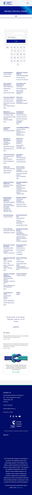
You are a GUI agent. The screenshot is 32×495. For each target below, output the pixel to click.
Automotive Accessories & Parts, (9, 103)
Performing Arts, (20, 261)
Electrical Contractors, (21, 118)
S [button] (21, 57)
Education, (6, 144)
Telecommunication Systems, (8, 279)
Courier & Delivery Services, (20, 130)
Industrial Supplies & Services (21, 183)
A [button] (11, 47)
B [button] (14, 47)
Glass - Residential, (21, 176)
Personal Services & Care (21, 215)
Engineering (19, 138)
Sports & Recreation (21, 258)
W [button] (17, 61)
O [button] (24, 54)
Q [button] (14, 57)
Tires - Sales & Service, (9, 106)
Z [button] (17, 64)
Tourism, (18, 259)
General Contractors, (21, 114)
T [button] (24, 57)
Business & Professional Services (9, 112)
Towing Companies (21, 273)
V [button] (14, 61)
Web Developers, (8, 286)
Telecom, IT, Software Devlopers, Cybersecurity (9, 275)
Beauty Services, (20, 218)
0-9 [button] (7, 47)
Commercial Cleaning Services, (21, 191)
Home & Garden (20, 167)
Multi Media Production (22, 103)
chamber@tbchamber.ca (9, 408)
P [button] (11, 57)
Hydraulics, (6, 211)
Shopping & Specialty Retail (9, 258)
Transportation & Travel (8, 293)
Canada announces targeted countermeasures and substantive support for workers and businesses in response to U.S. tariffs (15, 345)
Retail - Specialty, (8, 261)
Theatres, (6, 90)
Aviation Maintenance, (9, 302)
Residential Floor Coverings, (20, 169)
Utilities (18, 292)
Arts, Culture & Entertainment (7, 84)
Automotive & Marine (9, 97)
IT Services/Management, (9, 284)
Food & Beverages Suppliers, (8, 250)
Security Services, (20, 248)
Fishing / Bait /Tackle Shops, (21, 264)
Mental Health (7, 172)
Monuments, (19, 223)
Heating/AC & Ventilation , (19, 121)
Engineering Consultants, (19, 141)
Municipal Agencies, (21, 157)
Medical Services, (8, 170)
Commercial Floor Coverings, (20, 188)
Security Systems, (20, 250)
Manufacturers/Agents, (9, 202)
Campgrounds (7, 76)
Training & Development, (7, 142)
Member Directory (11, 317)
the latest (6, 333)
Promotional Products (21, 206)
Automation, (19, 148)
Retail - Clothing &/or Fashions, (9, 265)
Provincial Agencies (21, 161)
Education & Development (7, 139)
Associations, (19, 86)
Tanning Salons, (20, 225)
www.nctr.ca (19, 487)
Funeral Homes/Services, (20, 221)
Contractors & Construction (20, 112)
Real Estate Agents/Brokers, (20, 232)
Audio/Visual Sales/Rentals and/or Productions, (21, 100)
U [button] (11, 61)
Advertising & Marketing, (19, 200)
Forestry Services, (20, 77)
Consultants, (7, 114)
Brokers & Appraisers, (9, 161)
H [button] (18, 50)
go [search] (16, 41)
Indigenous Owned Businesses (9, 183)
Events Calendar (20, 317)
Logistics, (18, 193)
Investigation (19, 254)
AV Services (19, 97)
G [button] (15, 50)
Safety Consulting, (8, 119)
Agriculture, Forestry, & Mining (22, 73)
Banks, (5, 159)
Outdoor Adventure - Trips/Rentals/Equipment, (22, 267)
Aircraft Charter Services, (7, 296)
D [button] (21, 47)
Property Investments (21, 241)
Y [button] (24, 61)
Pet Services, (7, 230)
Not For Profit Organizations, (20, 91)
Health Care (7, 167)
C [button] (17, 47)
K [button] (11, 54)
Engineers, (19, 143)
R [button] (17, 57)
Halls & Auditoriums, (8, 86)
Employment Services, (9, 146)
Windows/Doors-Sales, (21, 171)
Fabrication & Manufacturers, (7, 209)
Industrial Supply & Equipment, (21, 186)
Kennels (13, 232)
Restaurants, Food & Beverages (9, 245)
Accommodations (8, 72)
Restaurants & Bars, (8, 248)
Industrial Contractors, (21, 116)
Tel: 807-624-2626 (7, 405)
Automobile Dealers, (9, 101)
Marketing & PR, (20, 202)
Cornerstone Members (7, 128)
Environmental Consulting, (19, 146)
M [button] (17, 54)
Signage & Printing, (21, 204)
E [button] (24, 47)
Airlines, (5, 298)
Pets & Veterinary (8, 229)
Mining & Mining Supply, (22, 75)
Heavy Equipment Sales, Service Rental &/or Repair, (9, 206)
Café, (10, 253)
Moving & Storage (8, 215)
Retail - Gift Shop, (8, 268)
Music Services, (7, 92)
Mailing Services (20, 134)
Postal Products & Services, (20, 132)
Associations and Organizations (21, 84)
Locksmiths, (19, 252)
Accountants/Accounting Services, (9, 117)
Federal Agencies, (20, 159)
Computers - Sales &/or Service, (9, 282)
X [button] (21, 61)
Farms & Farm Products (22, 79)
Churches (18, 93)
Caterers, (6, 253)
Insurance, (10, 159)
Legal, (11, 114)
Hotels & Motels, (8, 74)
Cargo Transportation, (9, 300)
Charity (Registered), (21, 88)
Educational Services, (9, 148)
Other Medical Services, (9, 168)
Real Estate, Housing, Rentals (22, 229)
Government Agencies (19, 155)
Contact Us (16, 319)
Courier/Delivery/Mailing (22, 127)
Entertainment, (7, 88)
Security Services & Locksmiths (21, 245)
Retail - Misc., (7, 263)
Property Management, (22, 234)
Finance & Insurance (9, 154)
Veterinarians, (7, 232)
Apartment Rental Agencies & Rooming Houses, (21, 238)
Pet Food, (12, 230)
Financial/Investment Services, (9, 157)
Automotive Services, (9, 99)
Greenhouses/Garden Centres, (21, 174)
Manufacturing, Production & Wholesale (8, 199)
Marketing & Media (21, 197)
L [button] (14, 54)
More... (13, 92)
